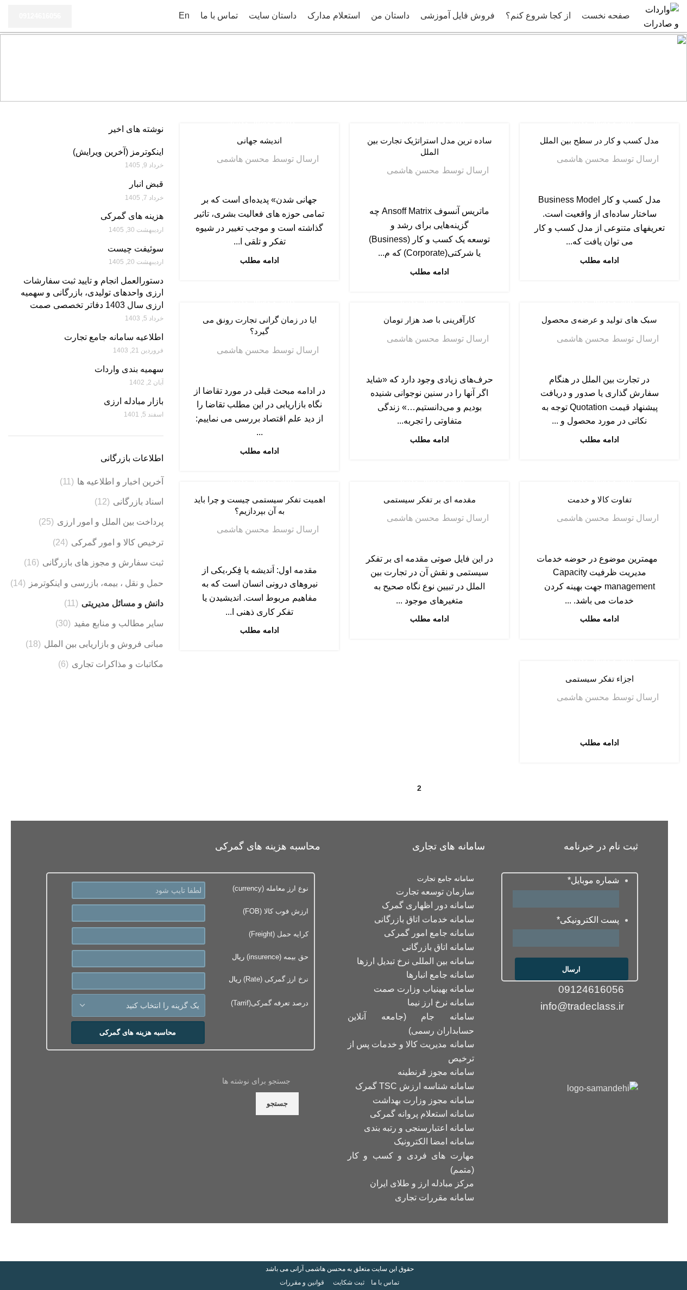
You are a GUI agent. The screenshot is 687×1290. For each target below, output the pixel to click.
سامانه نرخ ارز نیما (440, 1002)
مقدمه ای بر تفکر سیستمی (429, 499)
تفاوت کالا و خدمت (600, 499)
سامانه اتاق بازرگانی (438, 947)
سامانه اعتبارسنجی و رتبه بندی (419, 1127)
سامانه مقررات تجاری (434, 1197)
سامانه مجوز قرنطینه (436, 1072)
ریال (270, 957)
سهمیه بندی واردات (128, 369)
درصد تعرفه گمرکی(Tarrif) (269, 1003)
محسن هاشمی (583, 158)
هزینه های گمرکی (131, 216)
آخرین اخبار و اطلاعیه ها (120, 481)
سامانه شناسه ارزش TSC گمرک (414, 1086)
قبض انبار (146, 183)
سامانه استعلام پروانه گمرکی (422, 1113)
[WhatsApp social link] (585, 1036)
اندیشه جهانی (259, 140)
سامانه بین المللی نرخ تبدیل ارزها (415, 961)
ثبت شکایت (348, 1282)
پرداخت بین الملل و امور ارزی (110, 521)
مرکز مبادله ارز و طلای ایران (422, 1183)
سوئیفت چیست (135, 248)
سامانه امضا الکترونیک (434, 1141)
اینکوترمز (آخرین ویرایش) (118, 151)
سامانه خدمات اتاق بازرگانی (424, 919)
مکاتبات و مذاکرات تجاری (117, 664)
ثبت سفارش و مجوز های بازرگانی (102, 562)
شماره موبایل (593, 880)
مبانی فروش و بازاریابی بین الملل (103, 644)
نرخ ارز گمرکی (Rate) (274, 979)
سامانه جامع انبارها (440, 974)
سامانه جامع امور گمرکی (429, 932)
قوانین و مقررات (302, 1282)
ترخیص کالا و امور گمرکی (117, 542)
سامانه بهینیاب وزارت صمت (424, 988)
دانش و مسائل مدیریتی (599, 122)
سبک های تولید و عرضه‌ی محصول (599, 319)
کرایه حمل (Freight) (278, 934)
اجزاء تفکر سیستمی (599, 678)
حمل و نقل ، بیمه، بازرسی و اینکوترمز (96, 583)
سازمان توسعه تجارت (435, 891)
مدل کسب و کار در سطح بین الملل (599, 140)
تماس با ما (385, 1282)
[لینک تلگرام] (564, 1036)
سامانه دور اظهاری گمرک (428, 905)
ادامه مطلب (599, 260)
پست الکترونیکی (588, 919)
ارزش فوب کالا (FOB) (275, 911)
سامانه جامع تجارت (445, 878)
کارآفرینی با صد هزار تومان (429, 319)
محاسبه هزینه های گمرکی (137, 1032)
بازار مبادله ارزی (133, 401)
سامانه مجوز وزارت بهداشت (423, 1100)
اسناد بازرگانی (138, 501)
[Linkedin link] (606, 1036)
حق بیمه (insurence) (276, 957)
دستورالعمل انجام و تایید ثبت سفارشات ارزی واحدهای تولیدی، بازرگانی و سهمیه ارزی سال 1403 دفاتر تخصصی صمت (92, 293)
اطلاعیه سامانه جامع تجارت (113, 337)
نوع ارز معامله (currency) (270, 888)
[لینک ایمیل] (627, 1036)
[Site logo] (660, 15)
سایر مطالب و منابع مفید (118, 623)
